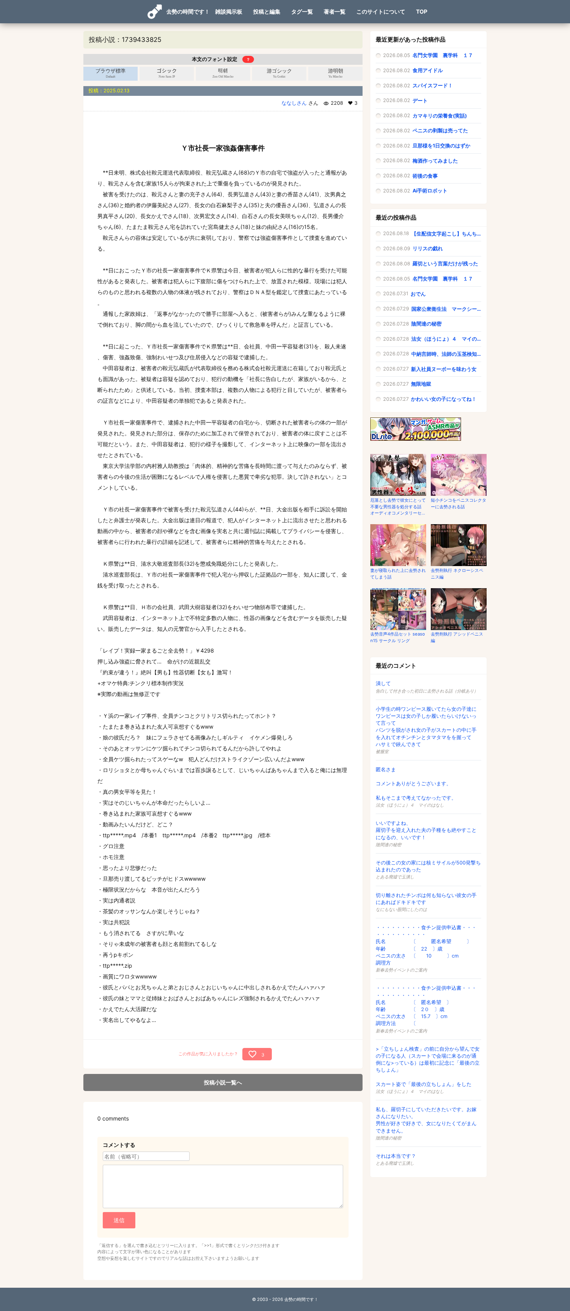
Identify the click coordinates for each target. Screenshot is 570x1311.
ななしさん (294, 103)
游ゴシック (279, 73)
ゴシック (167, 73)
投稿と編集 (266, 11)
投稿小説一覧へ (223, 1082)
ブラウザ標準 (110, 73)
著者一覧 (334, 11)
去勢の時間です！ (188, 11)
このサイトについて (380, 11)
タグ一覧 (302, 11)
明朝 (222, 73)
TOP (421, 11)
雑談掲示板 (228, 11)
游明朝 (335, 73)
